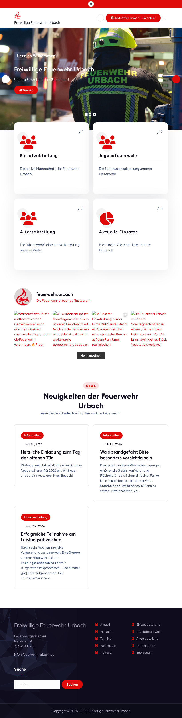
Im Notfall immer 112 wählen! (135, 18)
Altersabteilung (147, 638)
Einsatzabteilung (35, 517)
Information (32, 435)
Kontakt (106, 652)
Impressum (144, 652)
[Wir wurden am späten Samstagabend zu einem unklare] (71, 329)
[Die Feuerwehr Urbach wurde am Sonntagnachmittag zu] (149, 329)
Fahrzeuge (108, 645)
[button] (86, 114)
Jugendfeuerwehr (149, 631)
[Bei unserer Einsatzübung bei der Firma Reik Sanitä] (110, 329)
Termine (106, 638)
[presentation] (6, 79)
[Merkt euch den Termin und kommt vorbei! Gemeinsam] (32, 329)
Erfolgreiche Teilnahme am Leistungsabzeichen (48, 536)
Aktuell (105, 624)
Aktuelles (26, 90)
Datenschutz (145, 645)
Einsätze (106, 631)
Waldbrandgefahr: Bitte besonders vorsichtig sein (126, 454)
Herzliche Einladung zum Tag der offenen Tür (50, 454)
